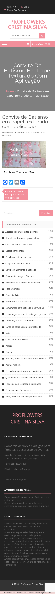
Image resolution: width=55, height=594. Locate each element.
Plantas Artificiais (13, 364)
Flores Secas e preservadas (18, 301)
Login (26, 7)
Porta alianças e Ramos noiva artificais (23, 371)
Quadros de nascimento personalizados (24, 377)
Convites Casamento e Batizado (20, 269)
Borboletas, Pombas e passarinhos (22, 238)
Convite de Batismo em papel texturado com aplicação (25, 121)
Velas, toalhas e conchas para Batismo (23, 396)
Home (10, 91)
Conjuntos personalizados (17, 263)
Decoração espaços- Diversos (19, 276)
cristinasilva (7, 132)
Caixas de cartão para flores (18, 244)
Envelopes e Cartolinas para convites (22, 282)
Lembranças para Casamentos (20, 320)
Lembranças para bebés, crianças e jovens (25, 314)
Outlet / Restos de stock (16, 339)
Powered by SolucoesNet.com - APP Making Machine (27, 592)
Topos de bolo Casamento (18, 390)
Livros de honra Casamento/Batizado (23, 326)
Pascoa (8, 352)
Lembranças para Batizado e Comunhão (24, 307)
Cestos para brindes (14, 250)
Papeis (8, 345)
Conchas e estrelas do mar (18, 257)
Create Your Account (16, 10)
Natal (8, 333)
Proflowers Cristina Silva (27, 24)
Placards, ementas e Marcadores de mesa (25, 358)
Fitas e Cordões (12, 288)
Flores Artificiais (12, 295)
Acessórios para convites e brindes (21, 231)
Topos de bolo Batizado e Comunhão (23, 383)
